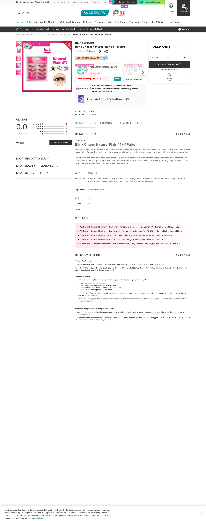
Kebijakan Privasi (35, 518)
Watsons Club (23, 22)
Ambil (117, 79)
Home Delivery (83, 280)
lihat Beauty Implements (35, 165)
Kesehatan (120, 22)
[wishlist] (99, 51)
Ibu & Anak (157, 22)
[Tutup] (201, 513)
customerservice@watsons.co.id (102, 320)
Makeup (87, 22)
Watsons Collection (70, 22)
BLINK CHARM (84, 42)
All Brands (175, 22)
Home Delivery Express (87, 293)
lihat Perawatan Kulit (32, 158)
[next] (143, 72)
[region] (103, 513)
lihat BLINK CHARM (29, 172)
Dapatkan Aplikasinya (61, 2)
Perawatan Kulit (103, 22)
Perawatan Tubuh (139, 22)
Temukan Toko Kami (80, 2)
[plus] (185, 57)
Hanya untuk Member (45, 22)
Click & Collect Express (87, 299)
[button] (183, 8)
